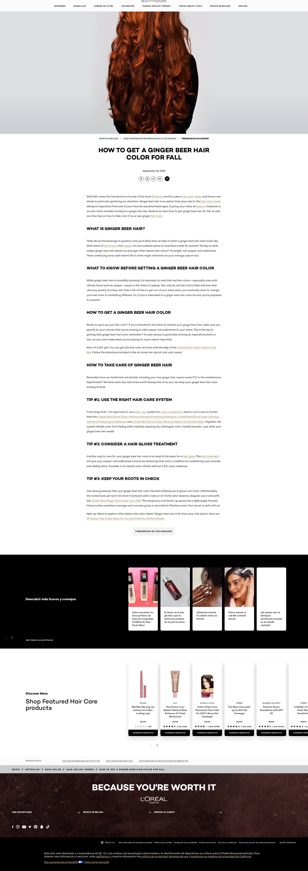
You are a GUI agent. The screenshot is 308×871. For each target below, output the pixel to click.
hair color (156, 215)
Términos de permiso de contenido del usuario (257, 842)
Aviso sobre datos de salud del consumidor (135, 842)
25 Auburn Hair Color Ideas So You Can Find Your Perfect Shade (125, 518)
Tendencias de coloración (195, 138)
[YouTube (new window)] (24, 826)
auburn (201, 206)
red (106, 245)
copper (127, 245)
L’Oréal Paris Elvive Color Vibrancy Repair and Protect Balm (168, 421)
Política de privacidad (163, 842)
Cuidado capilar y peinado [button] (156, 6)
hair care (141, 411)
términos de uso (178, 856)
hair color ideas (191, 196)
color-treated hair (172, 411)
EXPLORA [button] (243, 6)
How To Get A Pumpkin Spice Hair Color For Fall (81, 761)
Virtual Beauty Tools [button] (190, 6)
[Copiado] (153, 178)
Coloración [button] (127, 6)
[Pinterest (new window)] (35, 827)
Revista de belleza (109, 138)
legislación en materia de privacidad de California (221, 856)
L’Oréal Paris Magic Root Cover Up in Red (116, 500)
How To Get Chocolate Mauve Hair (119, 761)
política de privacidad (154, 856)
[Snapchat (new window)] (41, 827)
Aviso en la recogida (96, 862)
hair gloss (189, 456)
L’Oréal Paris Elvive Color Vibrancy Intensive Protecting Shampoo (137, 416)
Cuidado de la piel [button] (103, 6)
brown (113, 245)
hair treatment (210, 456)
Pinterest (157, 196)
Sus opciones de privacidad (61, 862)
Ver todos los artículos (39, 640)
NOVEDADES (60, 6)
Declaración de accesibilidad (185, 842)
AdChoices (102, 856)
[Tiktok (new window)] (48, 827)
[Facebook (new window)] (12, 826)
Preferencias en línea (207, 842)
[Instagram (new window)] (18, 827)
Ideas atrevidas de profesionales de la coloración (150, 138)
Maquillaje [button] (80, 6)
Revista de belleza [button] (220, 6)
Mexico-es (110, 842)
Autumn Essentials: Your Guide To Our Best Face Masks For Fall (163, 761)
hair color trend (210, 201)
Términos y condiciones (227, 842)
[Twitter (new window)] (30, 826)
